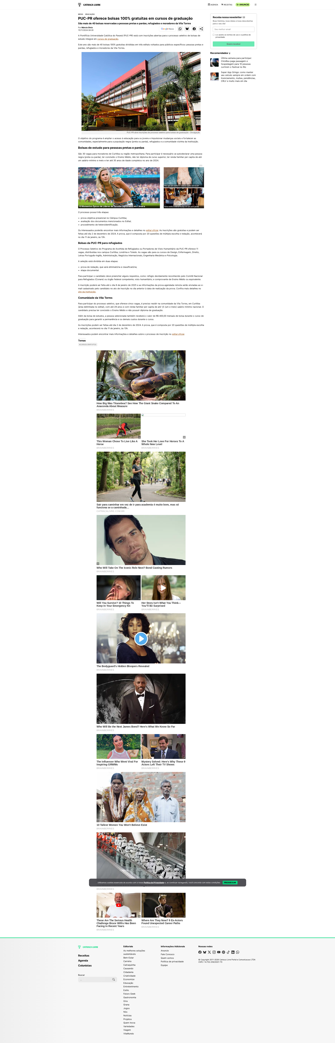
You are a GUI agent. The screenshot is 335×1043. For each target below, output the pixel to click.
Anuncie (244, 4)
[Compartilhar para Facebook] (194, 29)
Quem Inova (129, 1022)
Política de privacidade (172, 961)
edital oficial (152, 230)
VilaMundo (128, 1033)
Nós (125, 1011)
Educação (90, 14)
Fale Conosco (167, 954)
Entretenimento (131, 986)
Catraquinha (129, 965)
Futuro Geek (129, 993)
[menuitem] (97, 956)
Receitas (228, 5)
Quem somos (167, 958)
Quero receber (234, 44)
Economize (128, 979)
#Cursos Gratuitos (87, 344)
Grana (126, 1004)
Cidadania (128, 972)
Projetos (127, 1019)
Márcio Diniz (87, 27)
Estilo (126, 990)
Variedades (128, 1026)
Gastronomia (129, 997)
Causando (128, 968)
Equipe (164, 965)
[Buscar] (114, 979)
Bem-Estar (128, 957)
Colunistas (85, 965)
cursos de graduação (107, 39)
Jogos (126, 1008)
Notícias (127, 1015)
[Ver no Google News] (167, 29)
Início (80, 14)
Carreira (127, 961)
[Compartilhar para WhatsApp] (180, 29)
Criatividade (129, 975)
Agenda (214, 5)
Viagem (127, 1030)
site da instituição (87, 291)
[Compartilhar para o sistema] (201, 29)
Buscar (81, 975)
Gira (125, 1001)
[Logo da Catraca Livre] (89, 4)
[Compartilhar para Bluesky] (187, 29)
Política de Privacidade (154, 882)
